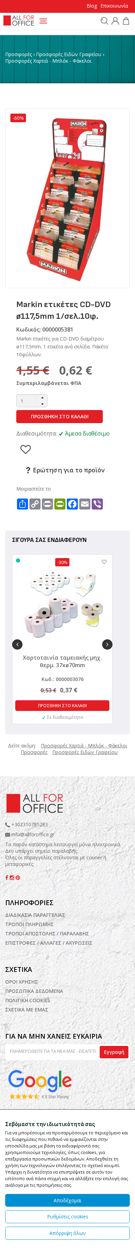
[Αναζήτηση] (103, 20)
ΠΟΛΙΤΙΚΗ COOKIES (27, 1000)
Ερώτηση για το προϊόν (68, 470)
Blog (92, 5)
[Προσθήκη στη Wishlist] (101, 561)
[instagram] (13, 877)
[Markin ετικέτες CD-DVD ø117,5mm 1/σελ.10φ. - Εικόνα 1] (67, 198)
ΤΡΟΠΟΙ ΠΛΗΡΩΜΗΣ (29, 924)
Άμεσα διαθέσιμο (87, 433)
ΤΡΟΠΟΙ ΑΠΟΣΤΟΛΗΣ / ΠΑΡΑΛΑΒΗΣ (47, 933)
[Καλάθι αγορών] (125, 22)
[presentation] (17, 644)
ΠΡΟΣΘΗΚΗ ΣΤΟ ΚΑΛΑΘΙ (60, 416)
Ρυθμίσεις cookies (67, 1216)
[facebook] (7, 877)
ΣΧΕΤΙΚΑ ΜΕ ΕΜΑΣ (26, 1009)
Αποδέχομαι (67, 1200)
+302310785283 (29, 824)
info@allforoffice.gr (32, 834)
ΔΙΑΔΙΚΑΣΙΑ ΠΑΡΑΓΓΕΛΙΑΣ (35, 915)
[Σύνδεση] (114, 22)
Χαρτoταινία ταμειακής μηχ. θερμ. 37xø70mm (62, 661)
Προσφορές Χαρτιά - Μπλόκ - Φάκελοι (48, 60)
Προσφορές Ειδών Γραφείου (68, 54)
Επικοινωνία (114, 5)
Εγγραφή (114, 1052)
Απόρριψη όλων (68, 1233)
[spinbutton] (31, 400)
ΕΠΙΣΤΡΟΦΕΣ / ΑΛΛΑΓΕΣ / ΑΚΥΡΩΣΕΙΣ (48, 943)
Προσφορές (18, 54)
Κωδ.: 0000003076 (62, 679)
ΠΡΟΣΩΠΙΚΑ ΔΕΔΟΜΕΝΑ (34, 991)
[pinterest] (18, 877)
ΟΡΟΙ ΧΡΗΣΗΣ (21, 981)
